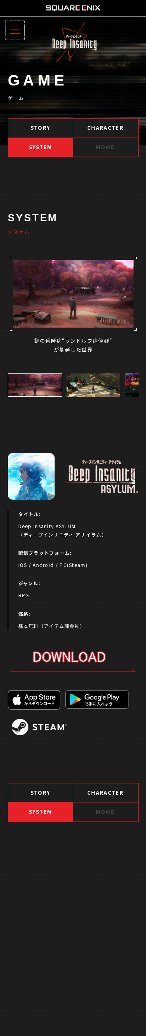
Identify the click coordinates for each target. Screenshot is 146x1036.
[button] (35, 385)
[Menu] (15, 30)
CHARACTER (105, 127)
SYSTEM (40, 147)
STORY (40, 127)
